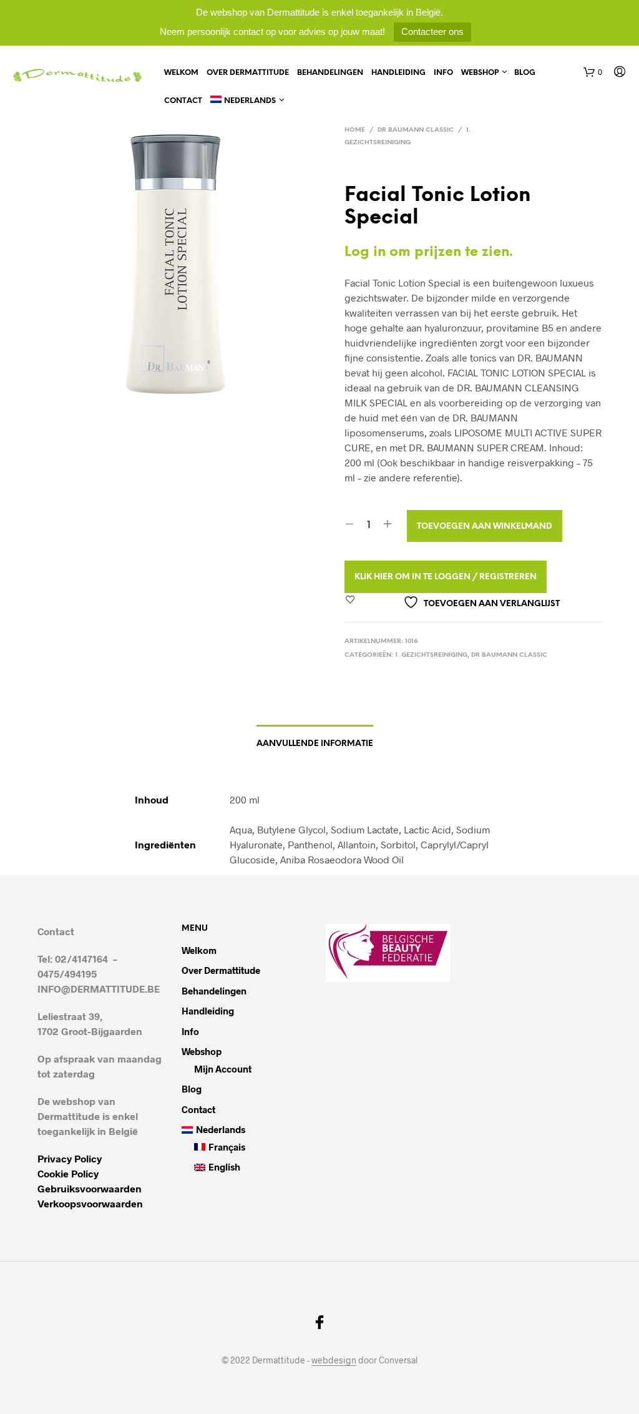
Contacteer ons (432, 31)
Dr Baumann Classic (416, 130)
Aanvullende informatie (314, 744)
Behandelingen (330, 73)
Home (354, 130)
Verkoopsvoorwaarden (90, 1203)
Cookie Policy (68, 1173)
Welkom (181, 73)
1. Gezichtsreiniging (431, 655)
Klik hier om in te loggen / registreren (445, 577)
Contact (183, 101)
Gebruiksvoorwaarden (89, 1188)
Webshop (480, 73)
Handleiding (398, 73)
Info (443, 73)
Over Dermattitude (248, 73)
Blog (524, 73)
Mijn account (222, 1068)
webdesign (333, 1360)
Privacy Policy (69, 1158)
